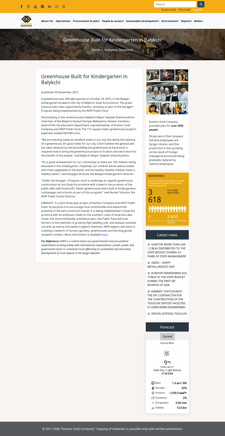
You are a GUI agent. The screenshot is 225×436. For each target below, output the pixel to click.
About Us (46, 21)
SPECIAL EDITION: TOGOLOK (169, 313)
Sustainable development (142, 21)
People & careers (112, 21)
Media (198, 21)
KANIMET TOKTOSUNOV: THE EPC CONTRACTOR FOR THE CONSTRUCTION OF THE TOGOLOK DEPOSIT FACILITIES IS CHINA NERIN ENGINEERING (166, 299)
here (105, 234)
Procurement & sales (86, 21)
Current (167, 336)
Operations (63, 21)
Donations (126, 50)
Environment (169, 21)
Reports (186, 21)
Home (96, 50)
